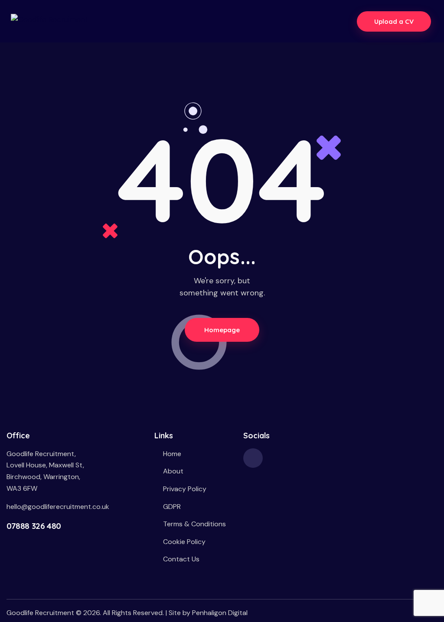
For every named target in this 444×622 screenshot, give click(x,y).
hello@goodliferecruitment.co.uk (58, 506)
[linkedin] (253, 458)
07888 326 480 (34, 526)
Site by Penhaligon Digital (208, 612)
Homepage (222, 330)
